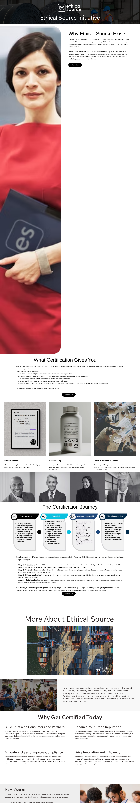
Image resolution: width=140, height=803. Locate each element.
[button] (110, 672)
